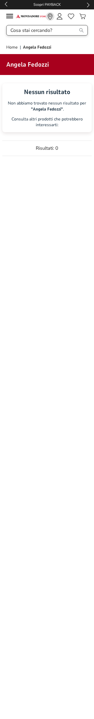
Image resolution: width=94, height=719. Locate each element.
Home (12, 47)
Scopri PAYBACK (47, 4)
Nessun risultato (47, 92)
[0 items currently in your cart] (82, 16)
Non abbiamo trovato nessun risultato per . (47, 106)
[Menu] (11, 17)
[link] (50, 16)
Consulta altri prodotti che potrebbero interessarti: (47, 122)
